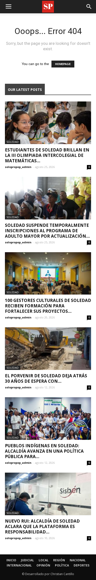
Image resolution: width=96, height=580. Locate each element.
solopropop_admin (18, 167)
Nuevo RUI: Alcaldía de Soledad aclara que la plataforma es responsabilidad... (42, 526)
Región (59, 560)
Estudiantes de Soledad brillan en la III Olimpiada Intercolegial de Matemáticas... (47, 155)
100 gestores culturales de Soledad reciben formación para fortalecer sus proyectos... (48, 306)
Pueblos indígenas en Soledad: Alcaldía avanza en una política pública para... (44, 451)
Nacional (78, 560)
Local (43, 560)
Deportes (81, 565)
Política (62, 565)
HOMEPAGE (63, 64)
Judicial (27, 560)
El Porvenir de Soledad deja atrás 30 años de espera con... (46, 378)
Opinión (43, 565)
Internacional (19, 565)
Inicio (11, 560)
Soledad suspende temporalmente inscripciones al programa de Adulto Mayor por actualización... (47, 230)
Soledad (12, 142)
